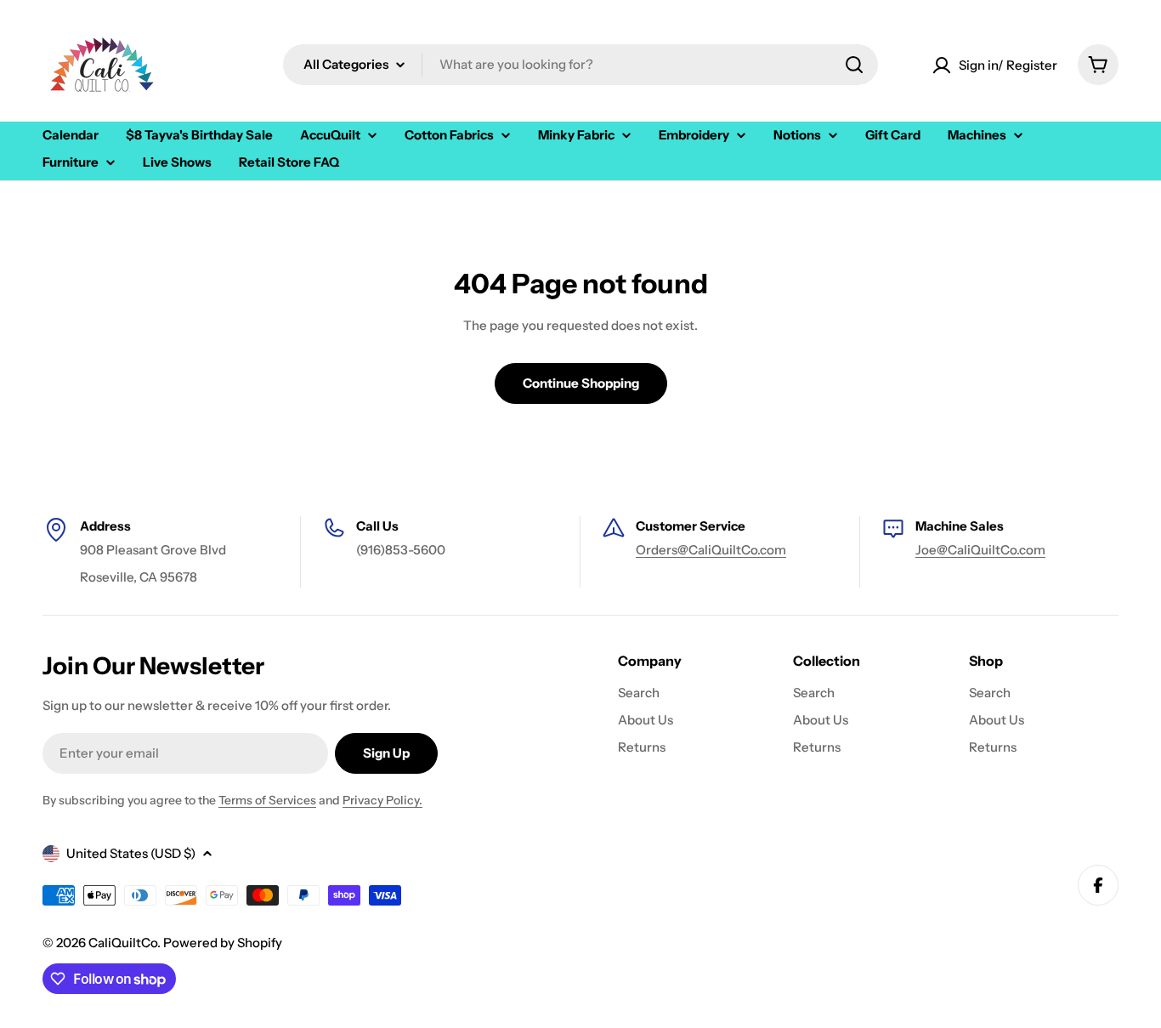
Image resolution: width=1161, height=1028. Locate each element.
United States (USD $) (130, 853)
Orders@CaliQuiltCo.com (711, 550)
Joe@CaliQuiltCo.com (980, 550)
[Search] (854, 64)
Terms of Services (267, 800)
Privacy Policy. (382, 800)
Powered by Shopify (222, 942)
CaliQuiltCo (122, 942)
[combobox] (580, 64)
